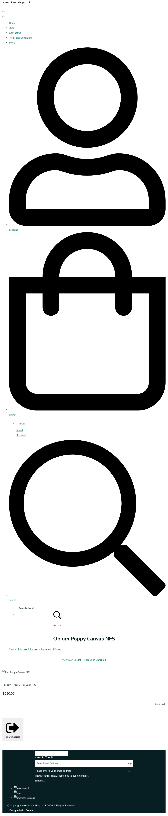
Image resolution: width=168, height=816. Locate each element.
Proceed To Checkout (94, 659)
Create (29, 810)
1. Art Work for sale (28, 649)
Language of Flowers (52, 649)
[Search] (57, 614)
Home (12, 22)
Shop (11, 27)
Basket (19, 430)
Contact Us (15, 32)
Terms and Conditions (20, 37)
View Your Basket (71, 659)
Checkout (21, 435)
